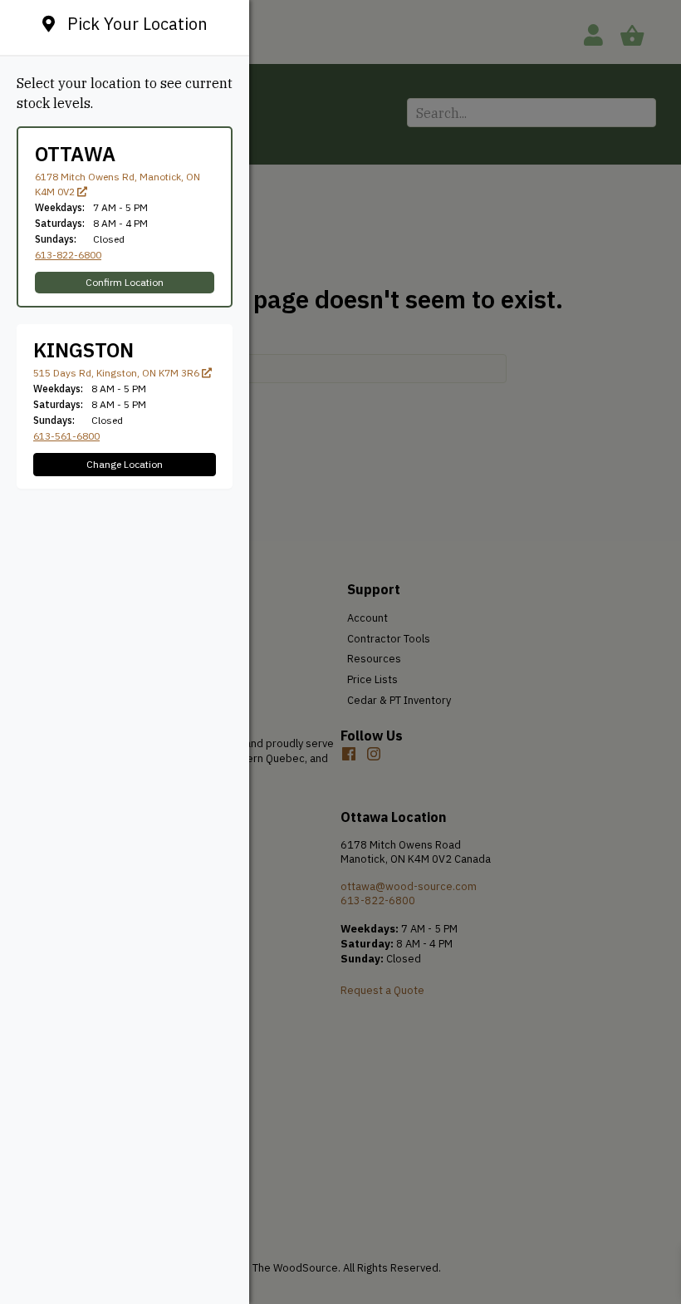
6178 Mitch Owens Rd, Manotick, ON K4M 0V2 (117, 184)
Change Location (124, 464)
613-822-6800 (68, 254)
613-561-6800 (66, 436)
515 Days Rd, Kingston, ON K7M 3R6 (117, 373)
